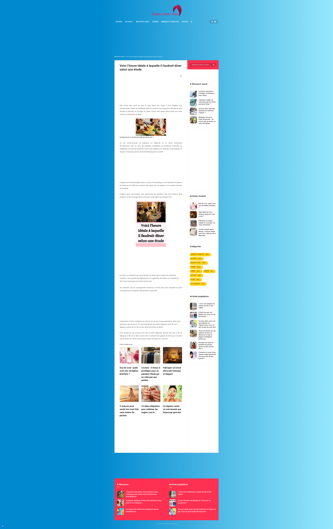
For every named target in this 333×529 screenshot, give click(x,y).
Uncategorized (197, 284)
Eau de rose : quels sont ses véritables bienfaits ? (207, 205)
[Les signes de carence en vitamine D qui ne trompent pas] (120, 511)
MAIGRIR (208, 271)
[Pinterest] (215, 21)
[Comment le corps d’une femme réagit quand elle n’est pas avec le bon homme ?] (193, 354)
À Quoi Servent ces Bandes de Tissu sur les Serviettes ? (207, 314)
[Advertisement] (166, 40)
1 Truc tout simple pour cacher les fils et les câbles (207, 306)
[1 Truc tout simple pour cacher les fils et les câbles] (193, 306)
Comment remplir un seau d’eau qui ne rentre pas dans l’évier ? (207, 102)
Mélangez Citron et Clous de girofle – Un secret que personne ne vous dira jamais (207, 120)
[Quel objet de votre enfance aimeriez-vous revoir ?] (193, 214)
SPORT (195, 279)
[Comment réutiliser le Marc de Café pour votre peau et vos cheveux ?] (120, 502)
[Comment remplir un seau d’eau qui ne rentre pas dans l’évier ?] (193, 102)
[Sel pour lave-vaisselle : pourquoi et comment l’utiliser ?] (193, 111)
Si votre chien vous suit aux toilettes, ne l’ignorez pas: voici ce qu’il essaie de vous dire (207, 324)
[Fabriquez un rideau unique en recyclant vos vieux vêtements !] (193, 223)
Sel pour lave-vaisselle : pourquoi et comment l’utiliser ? (207, 110)
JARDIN (195, 271)
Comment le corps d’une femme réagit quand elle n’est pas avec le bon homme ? (207, 355)
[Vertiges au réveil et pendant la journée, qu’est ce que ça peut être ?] (193, 345)
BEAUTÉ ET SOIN (142, 22)
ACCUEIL (119, 22)
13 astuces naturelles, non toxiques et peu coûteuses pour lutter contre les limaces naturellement (142, 494)
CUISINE (155, 22)
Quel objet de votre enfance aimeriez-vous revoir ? (207, 214)
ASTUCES (129, 22)
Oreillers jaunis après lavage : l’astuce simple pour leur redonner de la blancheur (207, 232)
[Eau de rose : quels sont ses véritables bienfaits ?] (193, 205)
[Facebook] (212, 21)
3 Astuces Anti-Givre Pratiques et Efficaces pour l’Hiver (207, 93)
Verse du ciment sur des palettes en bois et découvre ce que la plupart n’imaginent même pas (207, 335)
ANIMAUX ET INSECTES (170, 22)
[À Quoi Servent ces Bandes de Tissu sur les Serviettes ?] (193, 314)
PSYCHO (185, 22)
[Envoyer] (214, 64)
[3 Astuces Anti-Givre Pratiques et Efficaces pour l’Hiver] (193, 93)
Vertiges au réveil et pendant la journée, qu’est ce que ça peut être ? (206, 346)
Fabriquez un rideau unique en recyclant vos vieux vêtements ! (207, 223)
